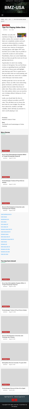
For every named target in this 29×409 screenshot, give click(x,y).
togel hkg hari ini (9, 0)
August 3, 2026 (12, 364)
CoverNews (22, 404)
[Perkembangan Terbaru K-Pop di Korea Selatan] (14, 170)
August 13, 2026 (12, 184)
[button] (2, 15)
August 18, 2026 (12, 158)
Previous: (9, 118)
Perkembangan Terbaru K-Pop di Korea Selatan (14, 310)
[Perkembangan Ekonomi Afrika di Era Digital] (14, 378)
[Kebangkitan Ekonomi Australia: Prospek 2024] (14, 352)
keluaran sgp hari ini (18, 0)
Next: (13, 124)
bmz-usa (14, 7)
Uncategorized (6, 25)
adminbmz (5, 29)
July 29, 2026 (11, 390)
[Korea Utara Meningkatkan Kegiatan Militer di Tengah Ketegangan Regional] (14, 144)
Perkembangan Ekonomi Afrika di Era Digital (13, 388)
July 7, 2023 (11, 29)
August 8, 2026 (12, 210)
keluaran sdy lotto (5, 249)
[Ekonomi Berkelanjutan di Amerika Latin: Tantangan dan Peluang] (14, 196)
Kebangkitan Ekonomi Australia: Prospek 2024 (14, 362)
